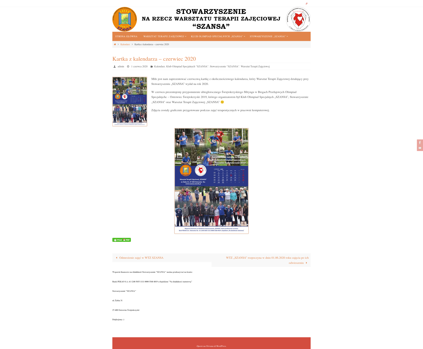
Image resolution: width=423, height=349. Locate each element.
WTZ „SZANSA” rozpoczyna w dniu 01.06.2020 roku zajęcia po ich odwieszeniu (267, 260)
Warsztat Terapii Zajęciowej (255, 66)
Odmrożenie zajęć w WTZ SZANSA (140, 258)
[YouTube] (419, 148)
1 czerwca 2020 (139, 66)
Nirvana (210, 346)
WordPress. (221, 346)
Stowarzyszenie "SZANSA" (224, 66)
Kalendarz (125, 44)
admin (121, 66)
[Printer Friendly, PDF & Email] (121, 239)
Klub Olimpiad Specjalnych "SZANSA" (187, 66)
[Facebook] (419, 142)
